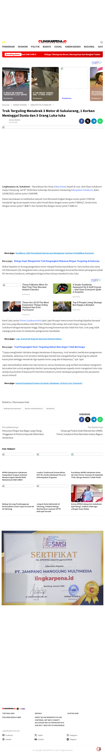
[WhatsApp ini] (100, 121)
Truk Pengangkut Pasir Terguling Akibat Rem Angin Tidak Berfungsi (49, 346)
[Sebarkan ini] (81, 121)
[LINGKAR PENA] (52, 41)
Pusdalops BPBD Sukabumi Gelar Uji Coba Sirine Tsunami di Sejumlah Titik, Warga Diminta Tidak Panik (87, 475)
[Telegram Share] (94, 121)
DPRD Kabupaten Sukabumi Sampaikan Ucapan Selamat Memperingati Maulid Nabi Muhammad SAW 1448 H (14, 476)
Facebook (9, 735)
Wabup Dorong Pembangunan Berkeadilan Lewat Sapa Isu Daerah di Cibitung (18, 506)
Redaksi (38, 713)
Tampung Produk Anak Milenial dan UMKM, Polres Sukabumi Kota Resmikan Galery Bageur (80, 431)
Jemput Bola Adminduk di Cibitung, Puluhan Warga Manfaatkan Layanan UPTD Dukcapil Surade (49, 508)
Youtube (41, 739)
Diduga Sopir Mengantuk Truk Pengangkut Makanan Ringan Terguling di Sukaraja (56, 261)
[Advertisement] (52, 19)
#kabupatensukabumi (12, 408)
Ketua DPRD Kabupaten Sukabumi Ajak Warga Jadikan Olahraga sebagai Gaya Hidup (86, 506)
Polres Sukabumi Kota (31, 320)
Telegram (73, 739)
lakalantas (50, 408)
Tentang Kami (8, 713)
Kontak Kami (73, 713)
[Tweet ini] (88, 121)
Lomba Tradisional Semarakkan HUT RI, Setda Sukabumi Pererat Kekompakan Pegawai (51, 475)
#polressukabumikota (34, 408)
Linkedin (8, 739)
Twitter (40, 735)
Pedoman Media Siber (11, 717)
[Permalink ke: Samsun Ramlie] (5, 120)
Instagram (73, 735)
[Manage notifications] (98, 749)
